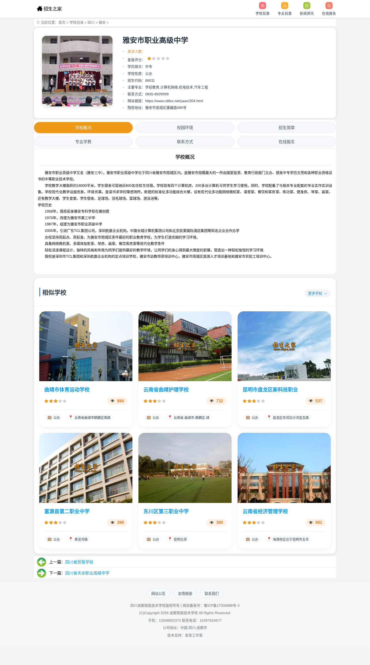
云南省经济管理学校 (265, 511)
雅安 (102, 22)
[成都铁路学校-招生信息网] (49, 8)
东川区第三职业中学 (166, 511)
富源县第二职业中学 (67, 511)
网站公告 (158, 594)
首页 (61, 22)
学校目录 (76, 22)
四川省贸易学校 (79, 562)
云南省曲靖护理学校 (166, 389)
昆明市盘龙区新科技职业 (270, 389)
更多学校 (315, 293)
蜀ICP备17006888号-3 (222, 606)
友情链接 (185, 594)
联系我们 (212, 594)
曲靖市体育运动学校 (67, 389)
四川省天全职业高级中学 (87, 573)
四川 (91, 22)
